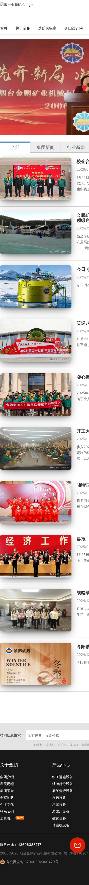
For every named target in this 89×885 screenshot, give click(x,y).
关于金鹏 (22, 28)
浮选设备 (59, 797)
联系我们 (7, 811)
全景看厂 (7, 818)
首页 (3, 28)
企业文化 (7, 804)
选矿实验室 (47, 28)
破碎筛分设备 (62, 784)
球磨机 (38, 745)
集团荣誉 (7, 790)
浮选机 (50, 745)
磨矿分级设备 (62, 790)
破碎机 (74, 745)
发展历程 (7, 784)
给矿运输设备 (62, 777)
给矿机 (62, 745)
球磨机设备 (60, 825)
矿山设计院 (74, 28)
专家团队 (7, 797)
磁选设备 (59, 818)
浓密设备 (59, 804)
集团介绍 (7, 777)
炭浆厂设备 (60, 811)
